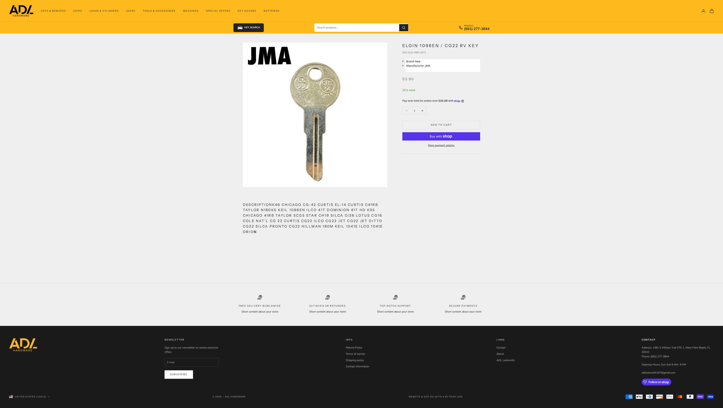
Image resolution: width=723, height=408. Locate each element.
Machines (190, 10)
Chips (77, 10)
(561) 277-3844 (477, 29)
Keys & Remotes (53, 10)
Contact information (357, 366)
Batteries (272, 10)
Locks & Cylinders (104, 10)
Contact (501, 347)
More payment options (441, 145)
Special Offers (218, 10)
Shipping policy (355, 360)
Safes (130, 10)
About (500, 354)
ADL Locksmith (505, 360)
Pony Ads (456, 396)
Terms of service (355, 354)
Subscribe (179, 374)
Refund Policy (354, 347)
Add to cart (441, 125)
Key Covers (247, 10)
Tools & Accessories (159, 10)
